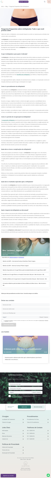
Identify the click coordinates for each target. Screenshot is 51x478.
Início (2, 6)
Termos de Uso (5, 450)
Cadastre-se (5, 439)
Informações (5, 430)
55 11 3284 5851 (31, 439)
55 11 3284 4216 (31, 436)
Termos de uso (41, 320)
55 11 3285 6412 (31, 433)
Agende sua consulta (8, 475)
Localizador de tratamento (8, 419)
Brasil (41, 317)
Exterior (46, 317)
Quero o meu (24, 406)
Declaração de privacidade (8, 453)
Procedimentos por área (33, 419)
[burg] (49, 1)
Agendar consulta (23, 1)
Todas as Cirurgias (6, 422)
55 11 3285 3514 (31, 430)
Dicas (3, 433)
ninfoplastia (21, 257)
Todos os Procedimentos (33, 422)
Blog (7, 6)
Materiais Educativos (7, 436)
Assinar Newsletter (25, 400)
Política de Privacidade (26, 396)
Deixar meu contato (9, 324)
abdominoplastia (13, 257)
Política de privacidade (7, 447)
